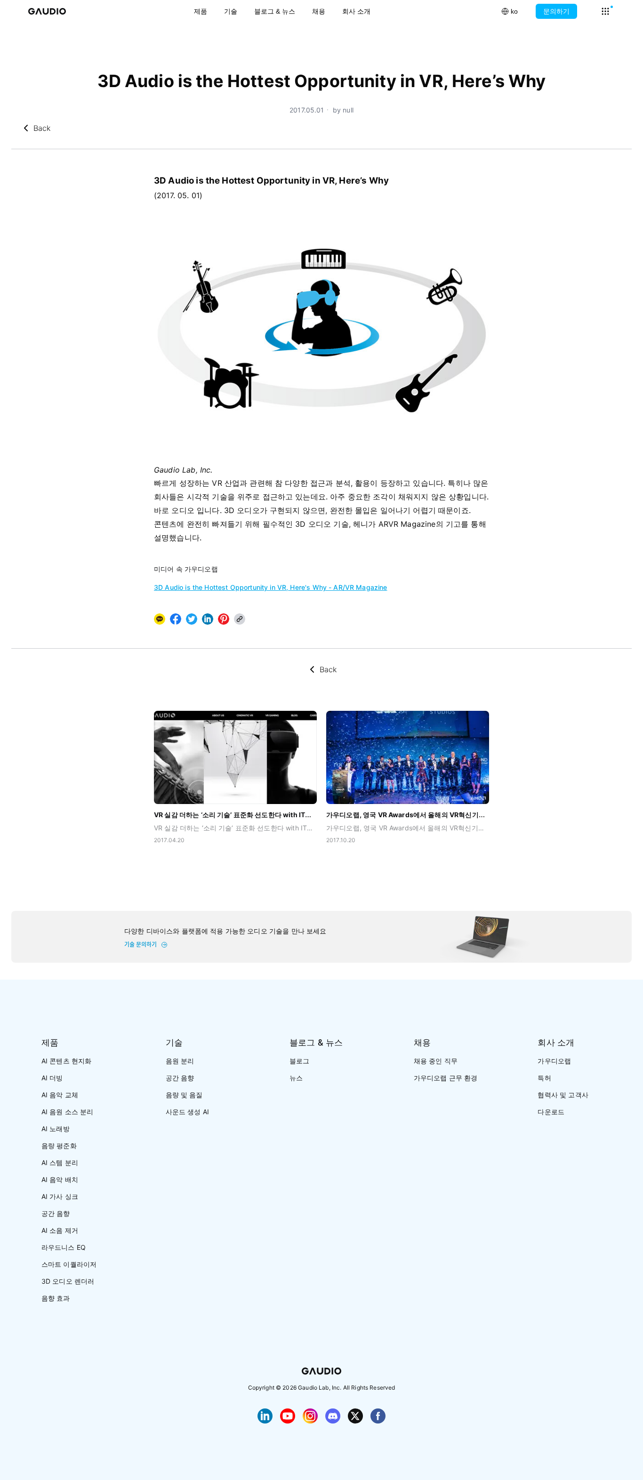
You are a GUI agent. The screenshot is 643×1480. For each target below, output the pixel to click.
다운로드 (551, 1112)
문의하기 (556, 11)
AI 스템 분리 (59, 1162)
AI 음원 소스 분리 (67, 1112)
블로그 (299, 1061)
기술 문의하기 (140, 944)
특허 (544, 1078)
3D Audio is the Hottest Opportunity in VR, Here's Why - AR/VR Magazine (270, 587)
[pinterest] (223, 619)
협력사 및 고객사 (563, 1095)
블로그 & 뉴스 (274, 11)
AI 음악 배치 (59, 1179)
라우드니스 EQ (63, 1247)
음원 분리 (180, 1061)
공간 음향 (55, 1213)
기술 (230, 11)
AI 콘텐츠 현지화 (66, 1061)
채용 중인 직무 (436, 1061)
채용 (318, 11)
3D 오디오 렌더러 (68, 1281)
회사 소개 (356, 11)
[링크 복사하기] (207, 619)
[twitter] (191, 619)
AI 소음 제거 (59, 1230)
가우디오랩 (554, 1061)
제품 (200, 11)
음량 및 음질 (184, 1095)
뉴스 (296, 1078)
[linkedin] (207, 619)
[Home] (47, 11)
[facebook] (175, 619)
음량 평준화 (59, 1146)
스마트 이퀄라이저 (68, 1264)
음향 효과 (55, 1298)
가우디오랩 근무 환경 (446, 1078)
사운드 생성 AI (187, 1112)
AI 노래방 (55, 1129)
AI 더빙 (52, 1078)
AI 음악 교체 (59, 1095)
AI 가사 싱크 (59, 1196)
